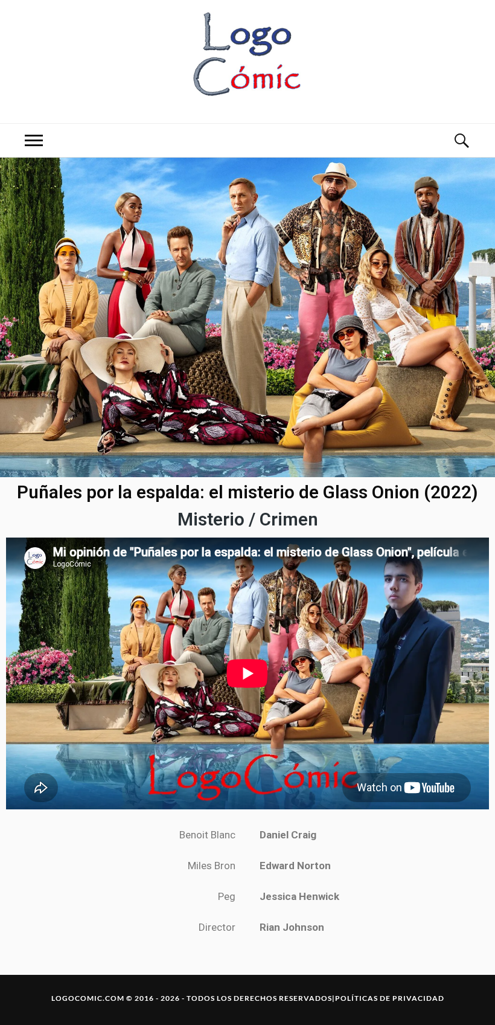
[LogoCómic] (247, 60)
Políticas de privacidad (389, 998)
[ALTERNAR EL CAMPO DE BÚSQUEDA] (461, 140)
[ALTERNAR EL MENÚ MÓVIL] (34, 140)
